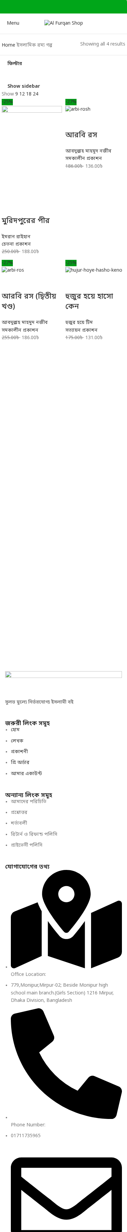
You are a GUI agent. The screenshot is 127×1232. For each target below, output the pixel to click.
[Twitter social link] (52, 6)
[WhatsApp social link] (83, 6)
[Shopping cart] (122, 23)
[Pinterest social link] (67, 6)
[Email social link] (60, 6)
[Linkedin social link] (75, 6)
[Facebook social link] (44, 6)
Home (9, 45)
